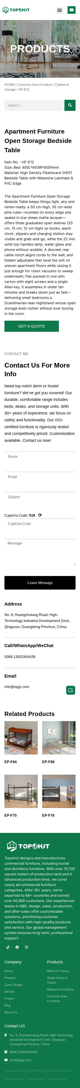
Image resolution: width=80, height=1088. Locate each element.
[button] (59, 10)
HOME (9, 84)
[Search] (70, 105)
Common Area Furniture (34, 84)
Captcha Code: (23, 515)
